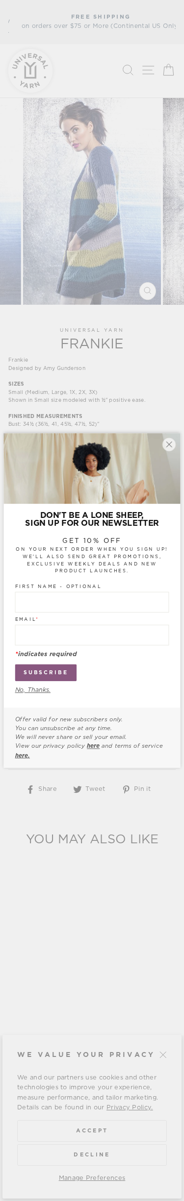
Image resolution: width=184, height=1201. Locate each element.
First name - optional (58, 586)
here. (22, 756)
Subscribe (46, 673)
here (93, 746)
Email (27, 619)
